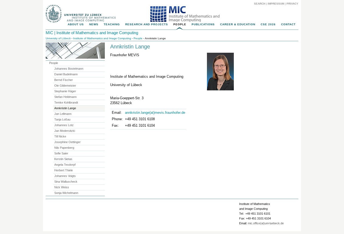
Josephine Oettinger (67, 142)
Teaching (112, 24)
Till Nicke (60, 136)
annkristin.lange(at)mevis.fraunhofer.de (155, 113)
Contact (288, 24)
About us (76, 24)
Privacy (292, 3)
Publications (203, 24)
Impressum (276, 3)
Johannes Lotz (64, 125)
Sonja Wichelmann (66, 192)
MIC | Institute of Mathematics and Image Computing (92, 32)
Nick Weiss (61, 187)
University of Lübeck (58, 38)
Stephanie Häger (65, 91)
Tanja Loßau (62, 119)
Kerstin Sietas (63, 159)
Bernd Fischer (63, 79)
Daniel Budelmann (66, 74)
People (179, 24)
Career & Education (237, 24)
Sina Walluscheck (65, 181)
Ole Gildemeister (65, 85)
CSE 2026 (268, 24)
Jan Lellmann (62, 113)
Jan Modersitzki (64, 130)
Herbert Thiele (63, 170)
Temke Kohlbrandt (66, 102)
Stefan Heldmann (65, 96)
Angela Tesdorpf (65, 164)
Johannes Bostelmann (68, 68)
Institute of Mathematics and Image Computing (102, 38)
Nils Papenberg (64, 147)
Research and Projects (146, 24)
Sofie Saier (61, 153)
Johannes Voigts (65, 176)
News (93, 24)
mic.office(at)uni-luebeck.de (266, 223)
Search (259, 3)
